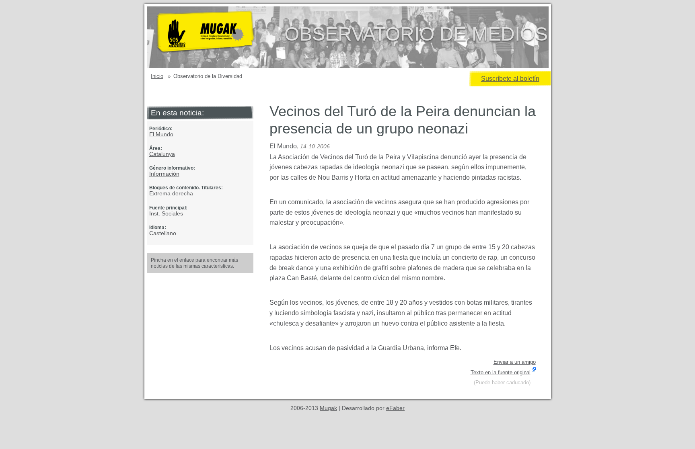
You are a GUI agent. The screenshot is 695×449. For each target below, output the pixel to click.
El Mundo (161, 134)
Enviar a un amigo (514, 362)
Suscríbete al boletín (510, 78)
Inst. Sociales (166, 213)
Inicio (157, 76)
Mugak (328, 408)
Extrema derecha (171, 193)
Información (164, 173)
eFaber (395, 408)
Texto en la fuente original (501, 372)
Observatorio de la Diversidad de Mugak (218, 37)
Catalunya (162, 154)
